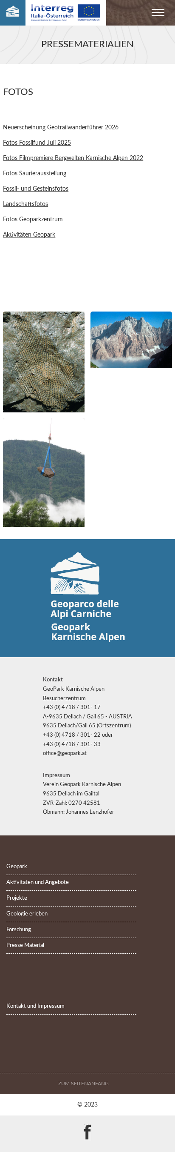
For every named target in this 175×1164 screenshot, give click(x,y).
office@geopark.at (65, 753)
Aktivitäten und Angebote (37, 882)
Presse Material (25, 945)
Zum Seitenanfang (84, 1083)
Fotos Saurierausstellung (34, 173)
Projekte (16, 898)
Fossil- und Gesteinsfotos (35, 189)
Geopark (16, 866)
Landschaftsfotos (25, 204)
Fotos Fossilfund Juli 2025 (37, 143)
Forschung (18, 929)
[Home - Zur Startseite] (13, 13)
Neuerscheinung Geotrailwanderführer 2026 (61, 127)
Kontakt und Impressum (35, 1006)
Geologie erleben (27, 914)
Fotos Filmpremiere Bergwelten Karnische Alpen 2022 (73, 158)
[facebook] (87, 1126)
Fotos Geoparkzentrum (33, 219)
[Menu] (158, 14)
